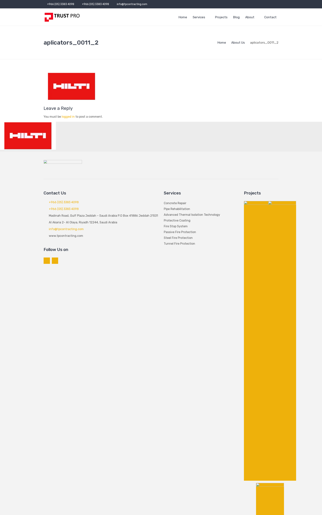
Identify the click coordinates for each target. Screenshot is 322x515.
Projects (221, 17)
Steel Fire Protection (178, 238)
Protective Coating (177, 220)
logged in (68, 116)
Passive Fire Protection (180, 232)
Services (199, 17)
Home (183, 17)
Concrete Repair (175, 203)
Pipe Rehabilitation (177, 209)
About (249, 17)
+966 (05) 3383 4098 (60, 4)
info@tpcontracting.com (132, 4)
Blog (236, 17)
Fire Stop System (176, 226)
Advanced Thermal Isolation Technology (192, 214)
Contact (270, 17)
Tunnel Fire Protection (179, 243)
